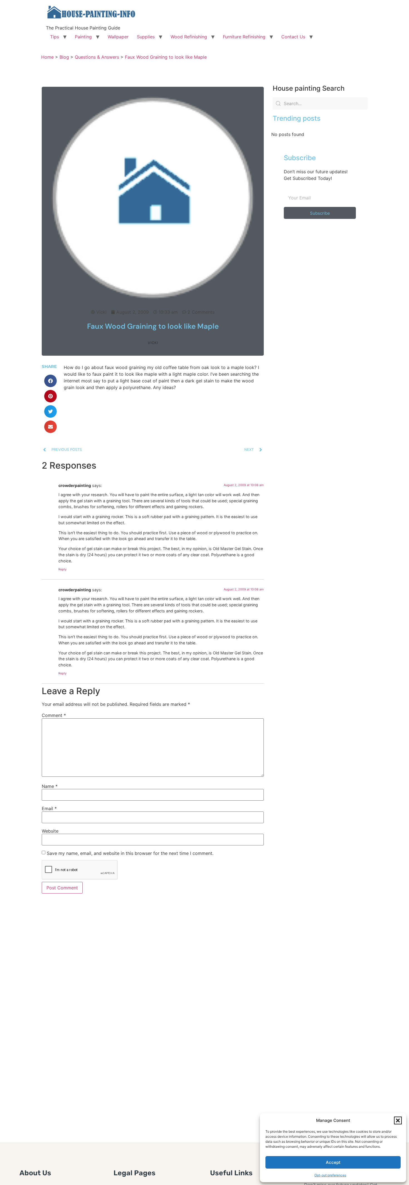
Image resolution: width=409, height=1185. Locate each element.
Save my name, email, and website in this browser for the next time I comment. (130, 853)
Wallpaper (118, 36)
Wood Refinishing (189, 36)
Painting (83, 36)
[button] (398, 1120)
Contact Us (293, 36)
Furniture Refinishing (244, 36)
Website (50, 831)
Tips (54, 36)
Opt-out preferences (330, 1175)
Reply (62, 569)
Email (49, 808)
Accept (333, 1162)
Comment (54, 715)
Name (50, 786)
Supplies (146, 36)
